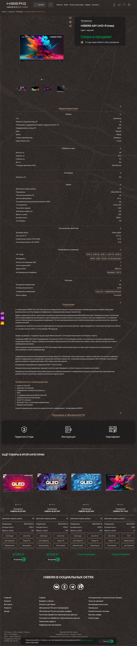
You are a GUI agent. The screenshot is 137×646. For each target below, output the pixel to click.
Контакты (95, 5)
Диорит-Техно (76, 634)
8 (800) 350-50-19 (17, 7)
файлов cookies (87, 640)
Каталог (41, 5)
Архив (6, 611)
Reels (66, 5)
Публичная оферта (47, 621)
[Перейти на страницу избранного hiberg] (124, 5)
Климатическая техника (98, 611)
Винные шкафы (94, 614)
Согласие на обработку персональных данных (59, 618)
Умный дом (11, 12)
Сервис (88, 5)
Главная (7, 597)
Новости (59, 5)
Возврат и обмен (46, 601)
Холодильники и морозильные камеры (105, 597)
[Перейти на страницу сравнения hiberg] (119, 5)
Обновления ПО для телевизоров (53, 608)
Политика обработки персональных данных (58, 614)
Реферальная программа (50, 625)
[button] (41, 79)
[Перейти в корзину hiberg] (129, 4)
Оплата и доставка (76, 5)
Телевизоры (19, 11)
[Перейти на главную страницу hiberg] (17, 4)
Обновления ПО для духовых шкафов (55, 611)
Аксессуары (93, 618)
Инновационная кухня (98, 604)
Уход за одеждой (95, 601)
